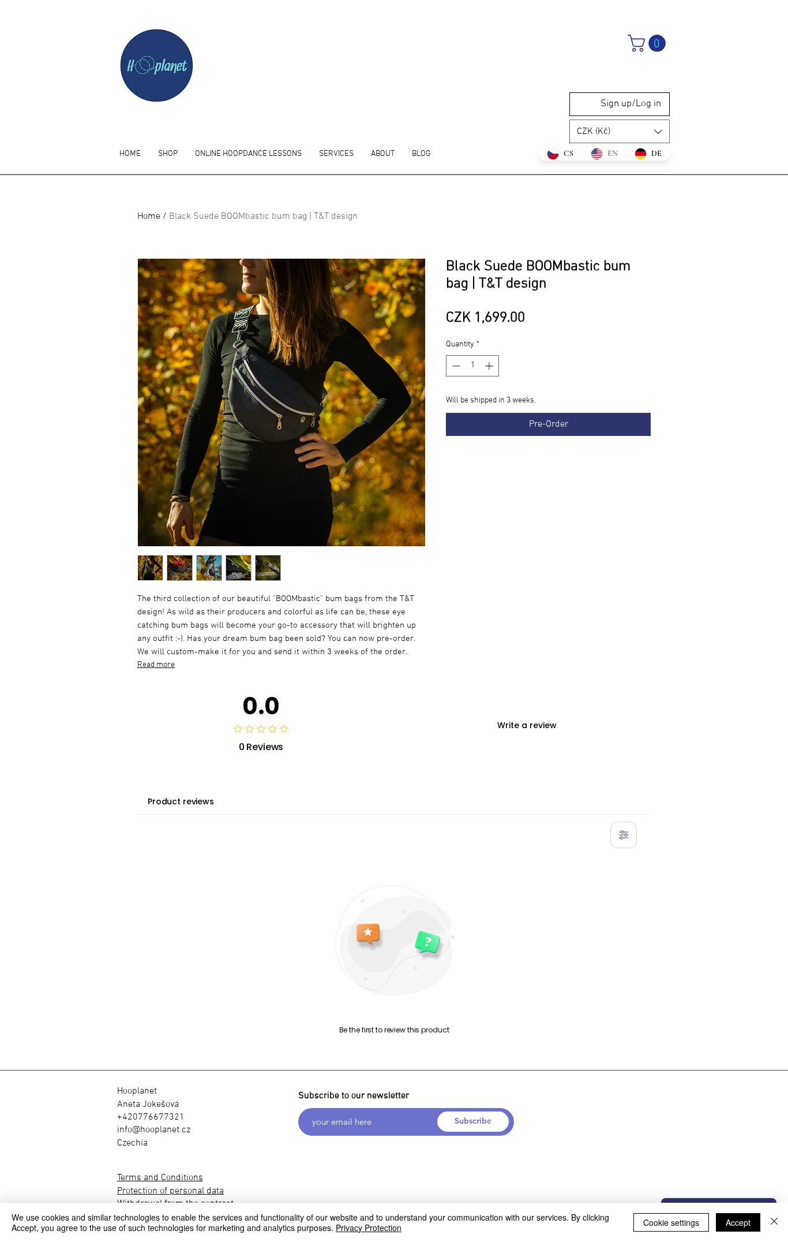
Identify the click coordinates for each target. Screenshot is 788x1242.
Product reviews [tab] (181, 801)
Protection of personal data (170, 1191)
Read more (156, 665)
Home (148, 216)
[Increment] (490, 366)
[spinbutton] (472, 366)
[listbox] (619, 131)
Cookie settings (671, 1222)
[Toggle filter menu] (623, 835)
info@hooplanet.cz (153, 1130)
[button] (649, 43)
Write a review (527, 725)
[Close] (774, 1222)
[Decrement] (455, 366)
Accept (738, 1222)
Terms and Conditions (160, 1178)
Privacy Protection (368, 1227)
